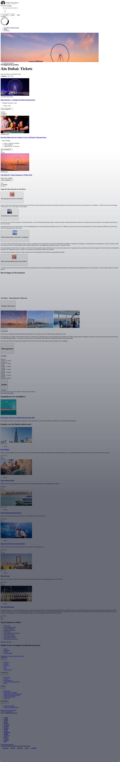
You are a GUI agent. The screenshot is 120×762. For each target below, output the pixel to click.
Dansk (6, 722)
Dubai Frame (7, 631)
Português (7, 735)
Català (6, 719)
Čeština (6, 720)
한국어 (6, 729)
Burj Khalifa (7, 625)
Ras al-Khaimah (8, 653)
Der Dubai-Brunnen (9, 628)
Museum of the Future (9, 630)
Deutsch (6, 723)
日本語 (6, 734)
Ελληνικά (6, 725)
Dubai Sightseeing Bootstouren (12, 633)
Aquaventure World (9, 634)
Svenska (6, 740)
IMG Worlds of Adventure (11, 639)
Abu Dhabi (7, 650)
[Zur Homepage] (9, 5)
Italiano (6, 731)
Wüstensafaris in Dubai (10, 627)
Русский (6, 738)
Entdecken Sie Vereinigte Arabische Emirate (12, 656)
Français (6, 728)
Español (6, 726)
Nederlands (7, 732)
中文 (5, 741)
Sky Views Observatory (10, 636)
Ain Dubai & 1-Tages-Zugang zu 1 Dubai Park (16, 175)
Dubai (5, 648)
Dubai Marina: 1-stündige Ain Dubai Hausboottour (18, 100)
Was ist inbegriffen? (6, 109)
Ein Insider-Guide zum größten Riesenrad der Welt (18, 417)
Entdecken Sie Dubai (6, 642)
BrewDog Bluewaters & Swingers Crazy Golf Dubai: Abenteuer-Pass (23, 137)
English (6, 717)
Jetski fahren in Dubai (9, 637)
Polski (5, 737)
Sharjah (6, 651)
